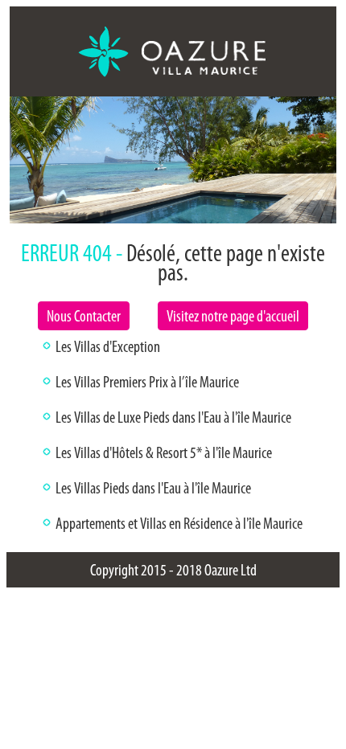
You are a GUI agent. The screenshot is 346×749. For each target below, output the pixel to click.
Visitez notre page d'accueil (233, 315)
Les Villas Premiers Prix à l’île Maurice (147, 381)
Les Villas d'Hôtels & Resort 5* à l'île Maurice (164, 452)
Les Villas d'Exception (108, 346)
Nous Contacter (84, 315)
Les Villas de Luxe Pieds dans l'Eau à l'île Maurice (173, 417)
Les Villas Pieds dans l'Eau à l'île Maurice (153, 487)
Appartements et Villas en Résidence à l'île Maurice (179, 523)
